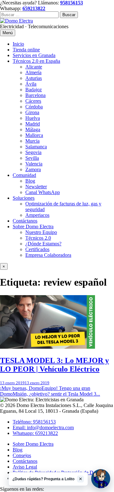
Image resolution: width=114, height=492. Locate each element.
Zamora (33, 169)
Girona (32, 112)
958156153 (71, 2)
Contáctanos (25, 220)
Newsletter (36, 186)
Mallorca (34, 135)
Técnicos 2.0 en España (36, 61)
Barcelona (35, 95)
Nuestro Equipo (41, 232)
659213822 (33, 8)
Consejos (22, 455)
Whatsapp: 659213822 (35, 433)
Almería (33, 72)
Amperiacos (37, 215)
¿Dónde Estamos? (43, 243)
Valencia (33, 163)
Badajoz (33, 89)
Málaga (32, 129)
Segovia (33, 152)
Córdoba (34, 106)
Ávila (30, 84)
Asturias (33, 78)
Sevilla (32, 158)
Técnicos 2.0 (38, 238)
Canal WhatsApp (42, 192)
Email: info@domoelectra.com (43, 427)
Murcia (32, 141)
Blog (30, 181)
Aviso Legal (25, 466)
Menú (8, 32)
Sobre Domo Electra (33, 226)
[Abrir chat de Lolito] (100, 478)
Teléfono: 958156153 (34, 421)
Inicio (18, 44)
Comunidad (24, 175)
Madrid (32, 123)
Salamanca (36, 146)
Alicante (33, 66)
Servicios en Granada (34, 55)
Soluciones (24, 198)
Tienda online (26, 49)
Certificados (37, 249)
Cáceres (33, 101)
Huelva (32, 118)
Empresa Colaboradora (48, 255)
